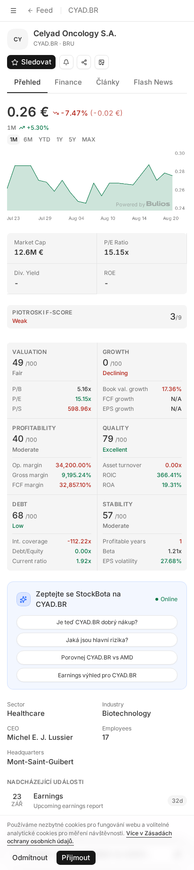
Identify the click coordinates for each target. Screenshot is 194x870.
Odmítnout (30, 857)
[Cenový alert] (66, 62)
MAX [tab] (89, 139)
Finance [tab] (68, 82)
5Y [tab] (72, 139)
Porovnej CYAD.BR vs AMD (97, 657)
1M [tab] (13, 139)
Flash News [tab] (153, 82)
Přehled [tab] (27, 82)
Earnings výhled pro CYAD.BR (97, 675)
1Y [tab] (60, 139)
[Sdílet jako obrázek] (102, 62)
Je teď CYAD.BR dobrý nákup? (97, 622)
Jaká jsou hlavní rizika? (97, 639)
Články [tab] (108, 82)
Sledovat (36, 61)
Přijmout (76, 857)
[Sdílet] (84, 62)
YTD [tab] (44, 139)
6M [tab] (28, 139)
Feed (44, 10)
